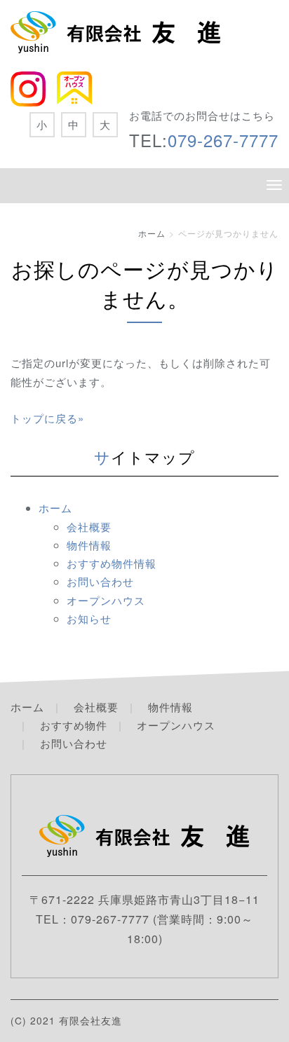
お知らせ (89, 618)
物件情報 (89, 544)
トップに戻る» (47, 418)
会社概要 (89, 526)
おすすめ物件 (73, 725)
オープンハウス (106, 600)
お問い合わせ (100, 581)
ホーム (152, 233)
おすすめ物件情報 (111, 563)
